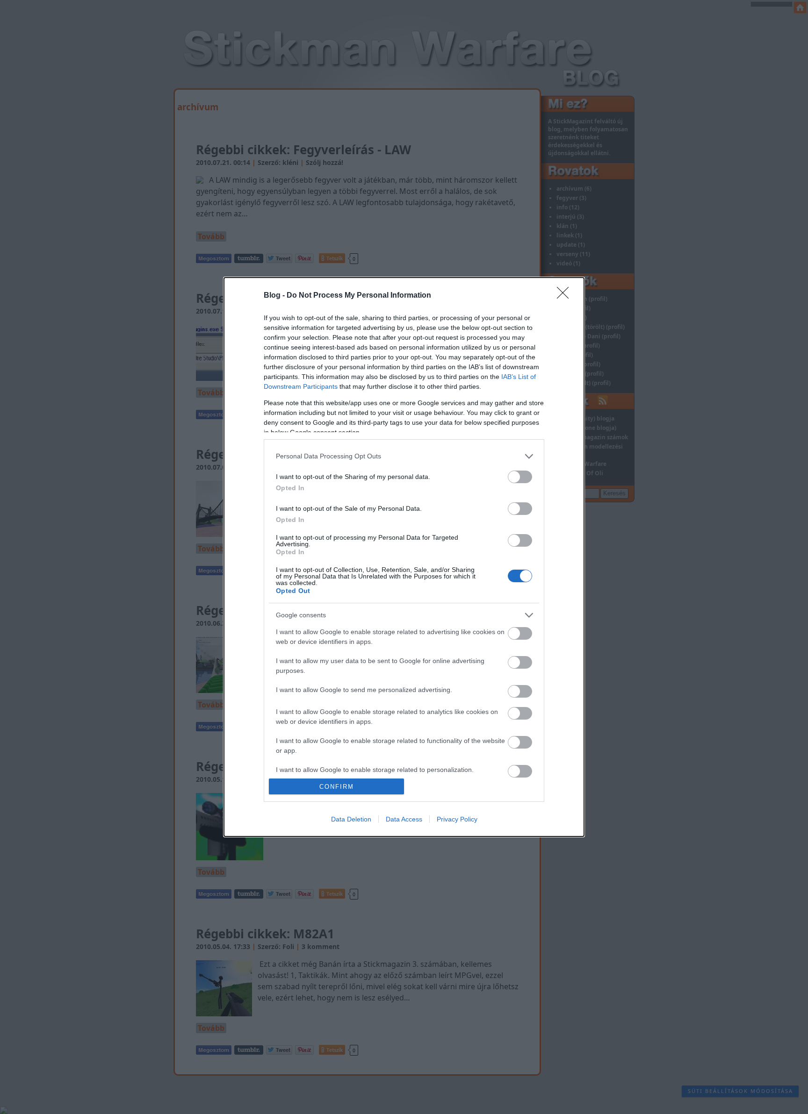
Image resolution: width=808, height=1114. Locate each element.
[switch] (520, 477)
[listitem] (404, 456)
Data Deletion (351, 819)
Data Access (404, 819)
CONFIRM (336, 786)
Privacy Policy (457, 819)
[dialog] (404, 557)
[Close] (566, 296)
